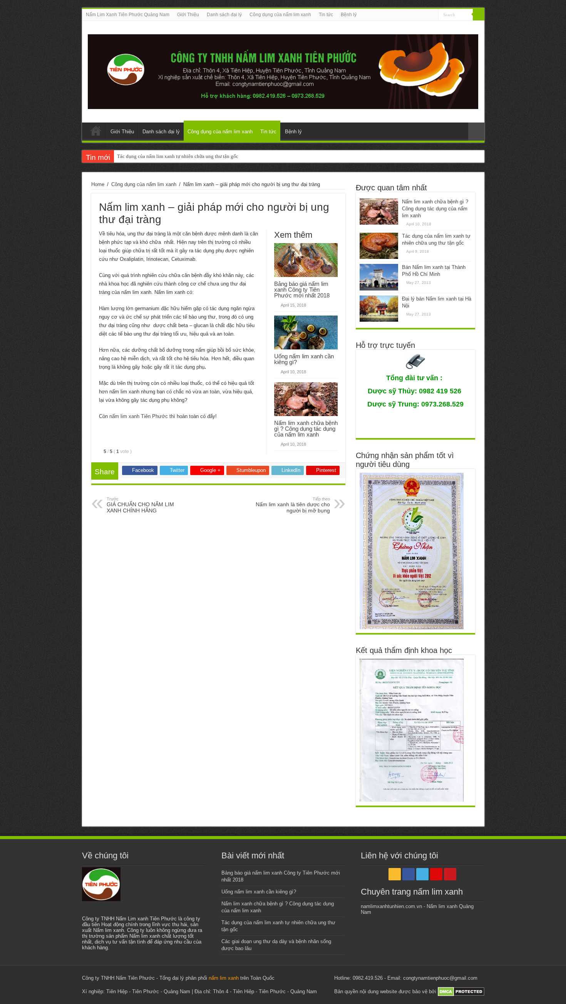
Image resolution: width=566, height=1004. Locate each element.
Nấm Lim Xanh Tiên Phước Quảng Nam (127, 14)
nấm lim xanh (224, 978)
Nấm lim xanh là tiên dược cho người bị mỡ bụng (293, 505)
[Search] (478, 14)
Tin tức (326, 14)
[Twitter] (418, 15)
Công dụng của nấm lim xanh (280, 14)
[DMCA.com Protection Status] (461, 991)
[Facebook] (411, 15)
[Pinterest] (425, 15)
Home (97, 184)
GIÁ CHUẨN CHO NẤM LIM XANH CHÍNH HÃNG (140, 505)
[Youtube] (432, 15)
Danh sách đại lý (224, 14)
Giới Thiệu (188, 14)
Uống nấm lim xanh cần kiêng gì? (304, 359)
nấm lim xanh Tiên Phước (138, 416)
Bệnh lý (349, 14)
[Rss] (403, 15)
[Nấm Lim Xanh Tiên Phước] (283, 70)
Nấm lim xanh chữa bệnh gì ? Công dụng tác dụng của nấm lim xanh (306, 429)
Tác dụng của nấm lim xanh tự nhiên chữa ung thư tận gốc (177, 156)
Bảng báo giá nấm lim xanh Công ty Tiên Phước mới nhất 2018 (302, 289)
